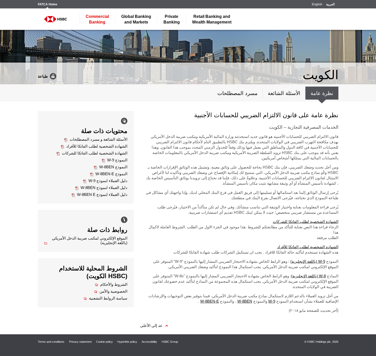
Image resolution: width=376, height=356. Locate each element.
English (317, 4)
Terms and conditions (51, 341)
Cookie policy (104, 341)
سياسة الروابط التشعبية (105, 298)
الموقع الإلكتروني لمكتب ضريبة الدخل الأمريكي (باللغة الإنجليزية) (85, 240)
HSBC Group (170, 341)
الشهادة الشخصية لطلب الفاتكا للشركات (305, 221)
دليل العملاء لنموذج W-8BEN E (99, 194)
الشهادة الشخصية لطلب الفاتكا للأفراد (307, 247)
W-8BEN (244, 301)
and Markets (136, 19)
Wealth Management (211, 19)
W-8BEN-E (209, 301)
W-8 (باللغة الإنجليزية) (308, 276)
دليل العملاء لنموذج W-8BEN (101, 187)
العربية (330, 4)
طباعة (43, 76)
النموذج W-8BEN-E (108, 174)
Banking (97, 19)
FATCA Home (47, 4)
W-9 (271, 301)
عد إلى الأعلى (151, 325)
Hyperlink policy (127, 341)
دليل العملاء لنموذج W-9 (105, 181)
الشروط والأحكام (111, 284)
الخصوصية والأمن (110, 291)
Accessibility (149, 341)
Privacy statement (80, 341)
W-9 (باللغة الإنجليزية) (307, 261)
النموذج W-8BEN (110, 167)
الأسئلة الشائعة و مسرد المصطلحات (95, 139)
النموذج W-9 (114, 160)
